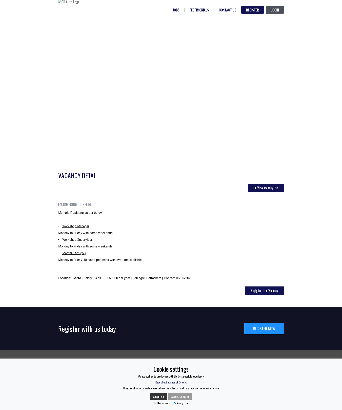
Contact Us (227, 9)
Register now (264, 329)
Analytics (182, 403)
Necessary (163, 403)
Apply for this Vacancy (264, 290)
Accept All (158, 396)
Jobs (176, 9)
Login (275, 9)
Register (252, 9)
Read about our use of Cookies (171, 382)
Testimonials (199, 9)
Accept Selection (180, 396)
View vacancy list (267, 187)
